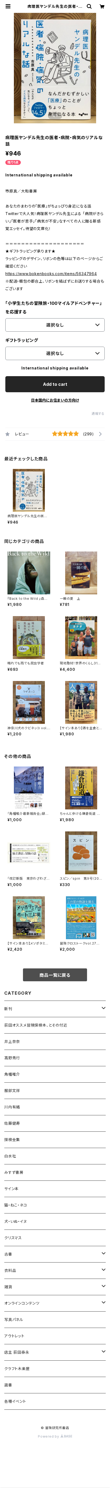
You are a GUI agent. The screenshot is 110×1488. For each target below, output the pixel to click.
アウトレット (14, 1336)
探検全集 (12, 1139)
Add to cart (55, 384)
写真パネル (13, 1319)
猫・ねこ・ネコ (15, 1205)
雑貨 (8, 1287)
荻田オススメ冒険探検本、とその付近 (35, 1025)
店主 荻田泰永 (16, 1352)
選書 (8, 1385)
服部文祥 (12, 1090)
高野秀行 (12, 1058)
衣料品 (10, 1270)
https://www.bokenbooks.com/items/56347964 (51, 273)
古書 (8, 1254)
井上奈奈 (12, 1041)
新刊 (8, 1008)
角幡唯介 (12, 1074)
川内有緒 (12, 1107)
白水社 (10, 1156)
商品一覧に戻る (55, 975)
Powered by (49, 1436)
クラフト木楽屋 (17, 1368)
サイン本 (11, 1188)
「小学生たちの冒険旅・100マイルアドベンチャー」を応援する (53, 307)
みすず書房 (13, 1172)
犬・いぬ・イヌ (15, 1221)
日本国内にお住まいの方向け (55, 400)
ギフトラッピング (21, 340)
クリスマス (13, 1237)
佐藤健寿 (12, 1123)
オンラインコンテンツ (22, 1303)
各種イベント (15, 1401)
